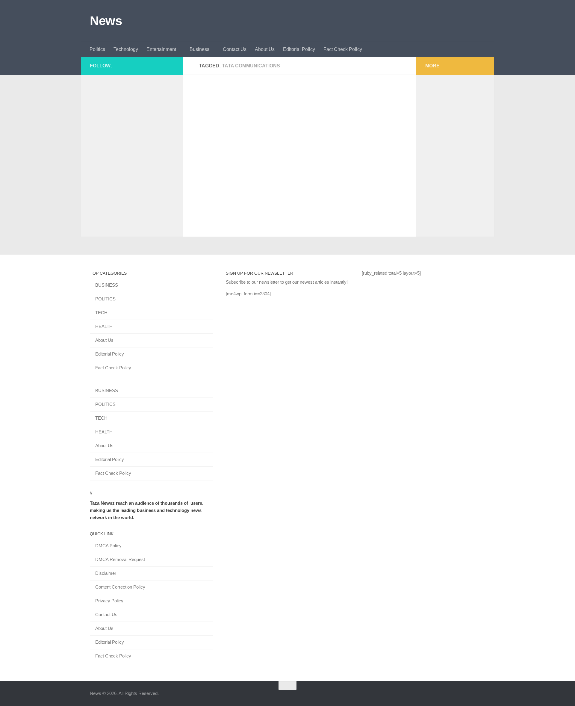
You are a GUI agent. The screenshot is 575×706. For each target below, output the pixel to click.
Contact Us (234, 49)
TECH (101, 312)
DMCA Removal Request (120, 559)
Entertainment (161, 49)
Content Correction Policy (120, 586)
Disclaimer (105, 573)
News (106, 21)
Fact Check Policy (342, 49)
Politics (97, 49)
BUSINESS (106, 285)
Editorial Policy (299, 49)
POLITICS (105, 298)
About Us (265, 49)
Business (199, 49)
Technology (126, 49)
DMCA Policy (108, 545)
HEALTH (104, 326)
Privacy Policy (109, 600)
